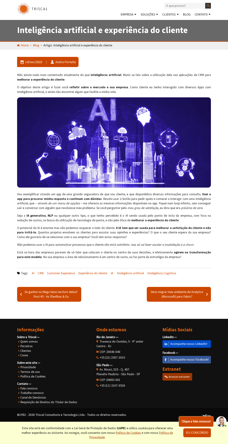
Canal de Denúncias (33, 397)
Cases (24, 355)
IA (112, 273)
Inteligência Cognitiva (161, 273)
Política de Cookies (33, 376)
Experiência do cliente (92, 273)
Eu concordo (197, 432)
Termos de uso (30, 372)
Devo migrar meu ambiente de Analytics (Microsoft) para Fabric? (177, 294)
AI (33, 273)
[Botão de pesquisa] (208, 6)
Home (25, 45)
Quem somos (29, 341)
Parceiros (26, 346)
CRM (41, 273)
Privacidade (28, 367)
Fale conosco (29, 388)
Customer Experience (61, 273)
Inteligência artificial (130, 273)
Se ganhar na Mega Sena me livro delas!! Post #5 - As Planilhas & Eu (51, 294)
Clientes (169, 14)
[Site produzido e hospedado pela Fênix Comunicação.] (206, 415)
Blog (187, 14)
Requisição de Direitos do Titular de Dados (48, 402)
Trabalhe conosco (32, 393)
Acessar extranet (179, 377)
